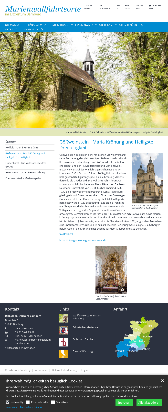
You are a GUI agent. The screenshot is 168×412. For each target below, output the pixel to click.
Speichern (124, 402)
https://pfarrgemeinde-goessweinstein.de (82, 240)
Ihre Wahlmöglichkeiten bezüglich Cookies (44, 381)
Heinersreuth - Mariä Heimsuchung (25, 172)
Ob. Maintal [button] (12, 24)
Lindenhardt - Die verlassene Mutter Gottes (25, 164)
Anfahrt (120, 309)
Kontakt (12, 309)
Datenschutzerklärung (31, 407)
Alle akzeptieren (149, 402)
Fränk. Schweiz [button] (36, 24)
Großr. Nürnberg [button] (131, 24)
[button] (41, 30)
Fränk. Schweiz (97, 132)
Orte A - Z (11, 29)
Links (64, 309)
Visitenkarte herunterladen (20, 347)
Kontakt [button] (28, 29)
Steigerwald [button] (60, 24)
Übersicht (10, 141)
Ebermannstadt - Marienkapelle (23, 178)
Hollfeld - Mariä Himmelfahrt (21, 147)
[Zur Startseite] (43, 11)
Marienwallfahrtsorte (76, 132)
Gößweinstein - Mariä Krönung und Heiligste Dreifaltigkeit (135, 132)
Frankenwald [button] (84, 24)
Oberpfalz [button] (106, 24)
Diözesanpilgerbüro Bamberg (23, 315)
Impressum (11, 407)
